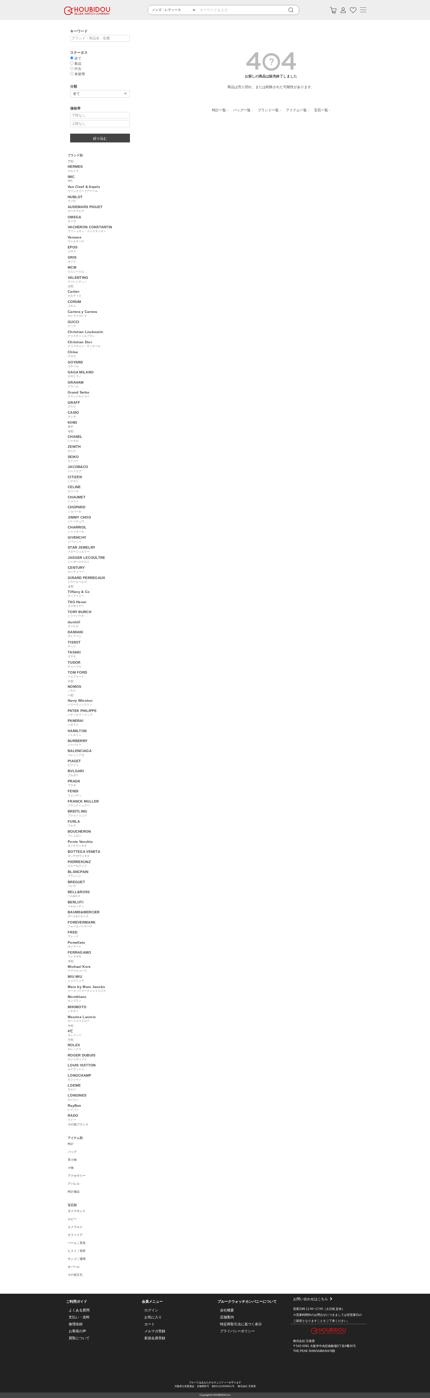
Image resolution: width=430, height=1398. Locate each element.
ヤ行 (71, 1026)
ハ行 (71, 695)
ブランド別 (75, 155)
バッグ (72, 1152)
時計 (71, 1144)
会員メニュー (152, 1301)
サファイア (75, 1235)
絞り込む (100, 138)
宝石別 (72, 1205)
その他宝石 (75, 1275)
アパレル (74, 1183)
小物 (71, 1167)
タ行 (71, 586)
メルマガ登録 (154, 1331)
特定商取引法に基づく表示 (241, 1324)
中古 (77, 68)
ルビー (72, 1219)
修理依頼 (76, 1324)
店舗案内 (227, 1317)
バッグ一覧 (242, 110)
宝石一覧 (321, 110)
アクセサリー (77, 1175)
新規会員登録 (154, 1338)
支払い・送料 (79, 1317)
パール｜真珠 (77, 1243)
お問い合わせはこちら (310, 1299)
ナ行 (71, 681)
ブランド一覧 (268, 110)
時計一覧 (219, 110)
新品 (77, 63)
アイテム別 (75, 1138)
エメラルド (75, 1227)
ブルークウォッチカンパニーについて (247, 1301)
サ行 (71, 431)
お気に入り (153, 1317)
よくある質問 (79, 1310)
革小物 (72, 1160)
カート (149, 1324)
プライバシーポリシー (237, 1331)
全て (77, 58)
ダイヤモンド (77, 1211)
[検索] (294, 10)
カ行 (71, 286)
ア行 (71, 161)
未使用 (79, 74)
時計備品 (74, 1191)
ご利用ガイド (76, 1301)
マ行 (71, 961)
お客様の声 (77, 1331)
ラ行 (71, 1040)
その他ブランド (78, 1124)
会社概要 (227, 1310)
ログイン (151, 1310)
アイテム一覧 (296, 110)
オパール (74, 1267)
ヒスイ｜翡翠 (77, 1251)
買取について (79, 1338)
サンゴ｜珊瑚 (77, 1259)
